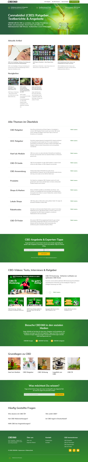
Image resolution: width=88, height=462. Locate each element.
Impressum (21, 450)
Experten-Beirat (31, 442)
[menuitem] (47, 1)
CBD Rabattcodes (69, 444)
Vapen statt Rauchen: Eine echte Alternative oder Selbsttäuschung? (37, 88)
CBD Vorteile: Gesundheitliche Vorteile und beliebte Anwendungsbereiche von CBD (25, 89)
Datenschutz (29, 450)
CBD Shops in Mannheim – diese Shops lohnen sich (43, 63)
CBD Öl (70, 372)
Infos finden (60, 394)
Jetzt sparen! (44, 253)
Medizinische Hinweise (17, 457)
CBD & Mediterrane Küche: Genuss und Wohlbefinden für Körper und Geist (66, 63)
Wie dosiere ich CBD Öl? (17, 414)
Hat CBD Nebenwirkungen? (18, 419)
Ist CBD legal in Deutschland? (56, 419)
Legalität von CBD (57, 373)
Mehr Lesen (73, 129)
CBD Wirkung (43, 372)
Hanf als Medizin (14, 372)
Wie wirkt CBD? (51, 414)
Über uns (29, 440)
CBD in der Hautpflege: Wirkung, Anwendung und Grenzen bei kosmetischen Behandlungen (19, 63)
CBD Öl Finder (68, 446)
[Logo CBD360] (12, 1)
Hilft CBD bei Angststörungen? (19, 424)
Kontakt (47, 442)
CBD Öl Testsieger (69, 442)
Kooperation (48, 440)
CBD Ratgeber (28, 372)
